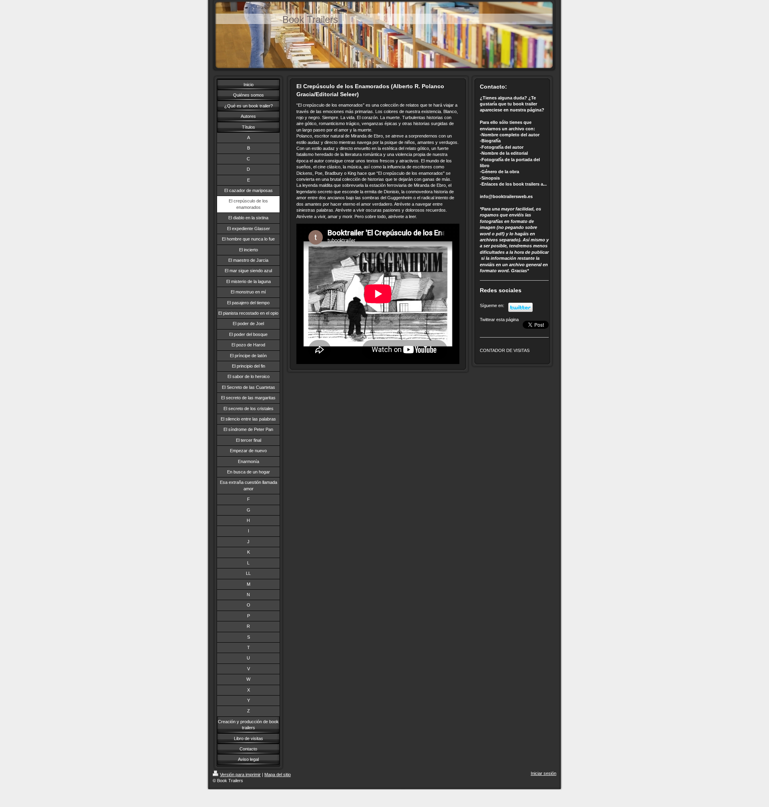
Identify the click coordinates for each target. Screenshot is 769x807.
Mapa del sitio (277, 774)
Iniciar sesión (543, 773)
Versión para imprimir (240, 774)
